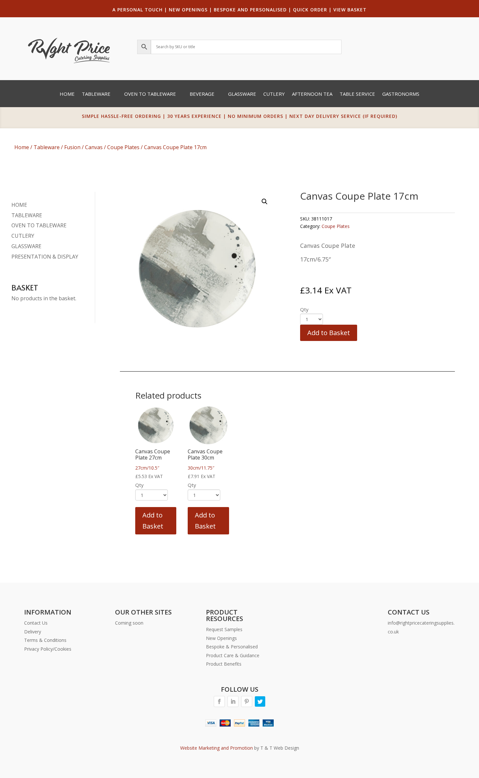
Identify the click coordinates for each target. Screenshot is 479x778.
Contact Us (36, 623)
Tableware (96, 94)
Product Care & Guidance (232, 655)
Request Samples (224, 629)
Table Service (357, 94)
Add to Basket (328, 332)
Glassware (242, 94)
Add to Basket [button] (152, 520)
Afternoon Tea (312, 94)
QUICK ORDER (310, 10)
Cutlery (274, 94)
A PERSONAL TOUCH (137, 10)
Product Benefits (223, 664)
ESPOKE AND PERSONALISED (252, 10)
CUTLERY (22, 235)
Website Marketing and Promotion (216, 748)
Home (67, 94)
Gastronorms (400, 94)
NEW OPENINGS (188, 10)
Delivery (32, 632)
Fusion (72, 147)
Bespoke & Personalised (232, 647)
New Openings (221, 638)
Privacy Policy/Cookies (47, 649)
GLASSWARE (26, 246)
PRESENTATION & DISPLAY (44, 256)
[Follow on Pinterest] (246, 701)
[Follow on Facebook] (219, 701)
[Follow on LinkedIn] (233, 701)
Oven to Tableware (150, 94)
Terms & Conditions (45, 640)
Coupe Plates (123, 147)
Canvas (94, 147)
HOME (19, 204)
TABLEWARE (26, 215)
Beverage (202, 94)
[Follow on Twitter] (260, 701)
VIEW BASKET (350, 10)
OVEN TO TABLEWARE (38, 225)
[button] (264, 201)
